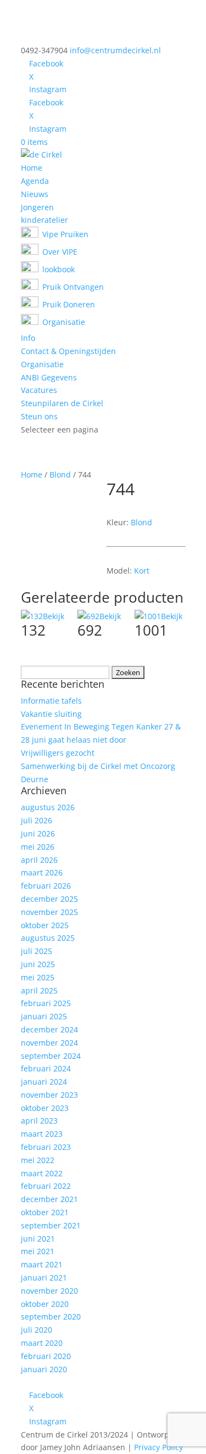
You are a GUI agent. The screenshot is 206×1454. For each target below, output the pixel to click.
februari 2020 (46, 1356)
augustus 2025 (48, 938)
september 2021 (51, 1225)
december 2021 (49, 1199)
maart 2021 (42, 1264)
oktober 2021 (45, 1212)
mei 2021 (37, 1251)
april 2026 (39, 860)
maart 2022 (42, 1173)
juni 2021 (38, 1238)
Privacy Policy (158, 1447)
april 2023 (39, 1120)
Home (31, 167)
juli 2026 (36, 820)
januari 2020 (44, 1369)
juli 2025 (36, 951)
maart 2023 (42, 1134)
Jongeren (37, 207)
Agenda (35, 181)
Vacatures (39, 390)
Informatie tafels (51, 700)
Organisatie (42, 364)
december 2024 (49, 1029)
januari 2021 (44, 1277)
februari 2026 (46, 885)
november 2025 (49, 912)
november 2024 (49, 1042)
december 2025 (49, 899)
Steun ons (39, 416)
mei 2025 (37, 977)
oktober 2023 (45, 1108)
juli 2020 (36, 1329)
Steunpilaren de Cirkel (62, 403)
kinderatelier (44, 220)
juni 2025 (38, 964)
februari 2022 (46, 1186)
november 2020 (49, 1290)
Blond (60, 474)
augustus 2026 (48, 807)
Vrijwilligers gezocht (57, 753)
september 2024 (51, 1056)
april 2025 (39, 990)
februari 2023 (46, 1147)
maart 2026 (42, 872)
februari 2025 (46, 1003)
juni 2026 (38, 833)
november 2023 (49, 1095)
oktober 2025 (45, 925)
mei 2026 (37, 846)
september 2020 (51, 1316)
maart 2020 (42, 1343)
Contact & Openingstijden (68, 351)
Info (28, 338)
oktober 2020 (45, 1304)
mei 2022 (37, 1160)
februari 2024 (46, 1068)
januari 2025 (44, 1016)
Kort (141, 570)
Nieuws (34, 194)
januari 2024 (44, 1081)
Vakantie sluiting (51, 714)
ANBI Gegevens (49, 377)
